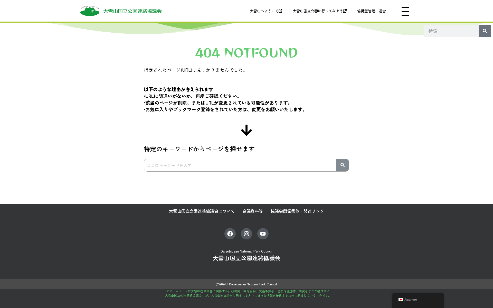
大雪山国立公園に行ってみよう (318, 10)
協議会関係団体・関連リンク (297, 211)
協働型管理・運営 (371, 10)
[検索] (485, 31)
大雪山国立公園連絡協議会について (202, 211)
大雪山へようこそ (264, 10)
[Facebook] (230, 233)
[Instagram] (246, 233)
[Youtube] (263, 233)
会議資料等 (252, 211)
